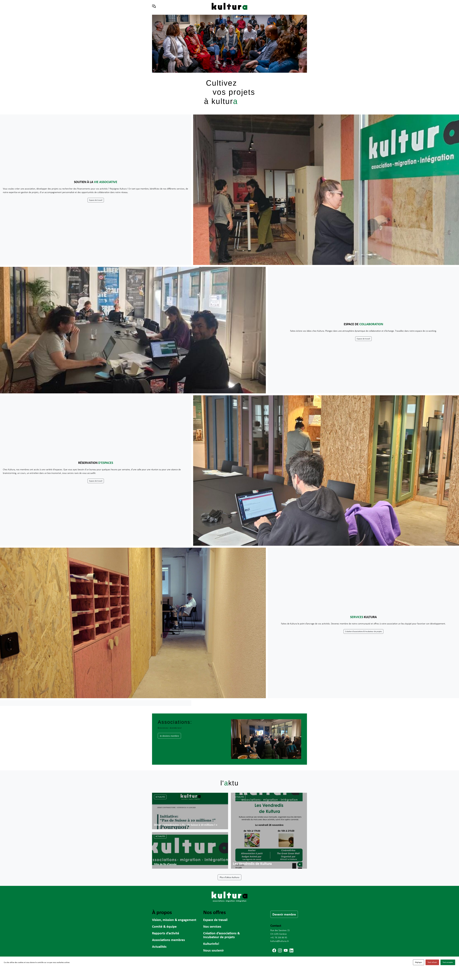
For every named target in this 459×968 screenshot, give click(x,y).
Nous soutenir (213, 950)
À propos (162, 912)
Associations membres (168, 939)
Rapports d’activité (165, 933)
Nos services (212, 926)
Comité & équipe (164, 926)
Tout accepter (448, 962)
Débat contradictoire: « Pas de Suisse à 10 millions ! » (185, 825)
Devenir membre (284, 914)
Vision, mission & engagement (174, 919)
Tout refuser (432, 962)
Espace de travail (95, 200)
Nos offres (214, 912)
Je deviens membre (169, 735)
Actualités (160, 797)
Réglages (418, 962)
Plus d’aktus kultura (229, 877)
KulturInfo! (211, 943)
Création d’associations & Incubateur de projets (363, 631)
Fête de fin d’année (165, 864)
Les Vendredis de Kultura (252, 863)
